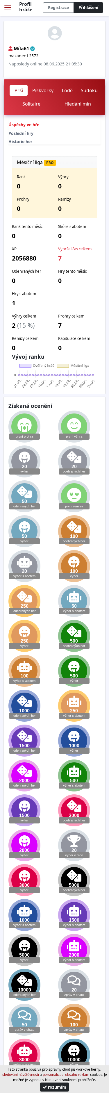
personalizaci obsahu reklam (66, 1074)
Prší (19, 90)
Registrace (58, 7)
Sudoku (89, 90)
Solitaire (31, 104)
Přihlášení (88, 7)
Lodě (67, 90)
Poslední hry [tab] (20, 133)
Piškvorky (42, 90)
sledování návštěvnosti (20, 1074)
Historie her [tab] (20, 141)
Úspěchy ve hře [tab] (23, 124)
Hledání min (78, 104)
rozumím (56, 1087)
